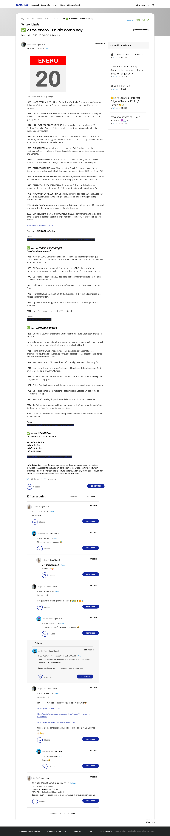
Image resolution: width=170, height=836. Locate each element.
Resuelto (129, 20)
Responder (90, 521)
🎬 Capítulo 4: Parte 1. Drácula (125, 54)
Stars (55, 5)
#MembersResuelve (74, 5)
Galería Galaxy (46, 5)
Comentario (96, 486)
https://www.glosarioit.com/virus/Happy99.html (57, 722)
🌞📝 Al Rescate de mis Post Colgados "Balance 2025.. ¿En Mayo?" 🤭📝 (125, 101)
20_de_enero (36, 479)
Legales (90, 831)
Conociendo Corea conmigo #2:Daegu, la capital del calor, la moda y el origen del (126, 70)
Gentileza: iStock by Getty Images (40, 97)
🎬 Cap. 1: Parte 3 (119, 85)
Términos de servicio (56, 831)
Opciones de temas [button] (140, 30)
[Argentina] (22, 5)
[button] (101, 44)
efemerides (52, 479)
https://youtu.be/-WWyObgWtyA (40, 225)
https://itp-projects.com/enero (39, 319)
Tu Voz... (46, 48)
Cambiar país (106, 831)
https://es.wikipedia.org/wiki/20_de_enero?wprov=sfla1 (49, 457)
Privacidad (76, 831)
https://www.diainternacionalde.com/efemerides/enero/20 (50, 425)
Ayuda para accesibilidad (30, 831)
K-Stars (62, 5)
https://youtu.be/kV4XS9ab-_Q (49, 708)
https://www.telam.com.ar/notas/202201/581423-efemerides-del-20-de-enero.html (61, 239)
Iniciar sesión (140, 5)
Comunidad (35, 5)
